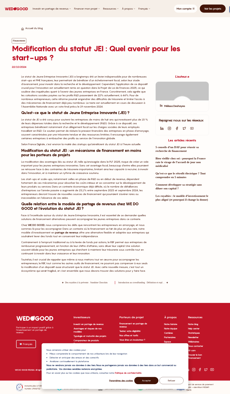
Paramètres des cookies (121, 380)
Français (143, 8)
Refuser (171, 380)
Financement (19, 41)
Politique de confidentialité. (128, 373)
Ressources (109, 8)
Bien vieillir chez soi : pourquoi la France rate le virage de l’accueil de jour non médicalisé (181, 162)
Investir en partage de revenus (51, 8)
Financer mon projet (85, 8)
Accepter (146, 380)
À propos (127, 8)
